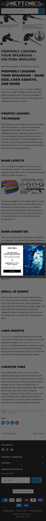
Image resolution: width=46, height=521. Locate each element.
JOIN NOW (12, 271)
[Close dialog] (43, 246)
